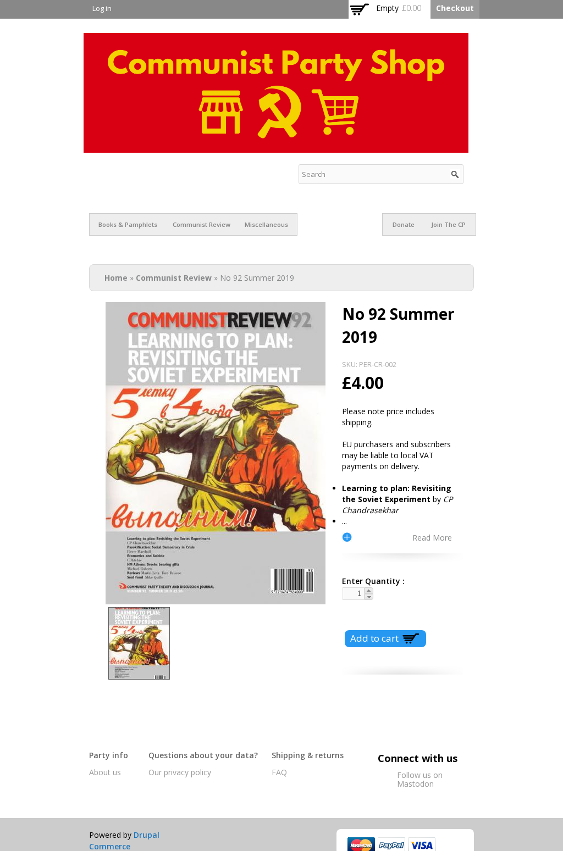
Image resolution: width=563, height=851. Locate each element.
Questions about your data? (203, 755)
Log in (102, 8)
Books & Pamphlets (127, 224)
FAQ (279, 772)
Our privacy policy (179, 772)
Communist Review (201, 224)
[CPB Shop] (276, 147)
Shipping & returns (308, 755)
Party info (108, 755)
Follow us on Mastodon (420, 779)
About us (105, 772)
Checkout (455, 8)
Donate (404, 224)
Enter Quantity (369, 581)
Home (116, 277)
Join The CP (448, 224)
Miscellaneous (266, 224)
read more (432, 537)
